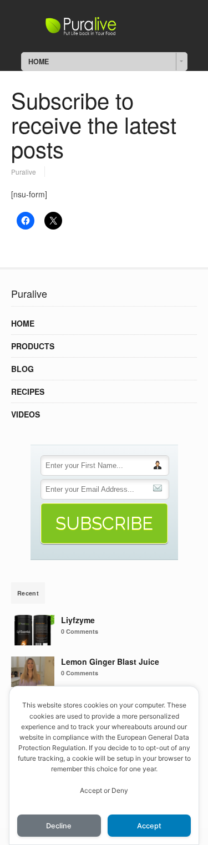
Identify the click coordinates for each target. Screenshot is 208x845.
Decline (59, 826)
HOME (22, 323)
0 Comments (79, 631)
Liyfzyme (78, 619)
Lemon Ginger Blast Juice (110, 661)
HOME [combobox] (38, 62)
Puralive (23, 171)
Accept (149, 826)
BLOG (22, 368)
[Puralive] (104, 32)
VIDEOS (25, 414)
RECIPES (27, 391)
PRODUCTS (32, 346)
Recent (28, 593)
